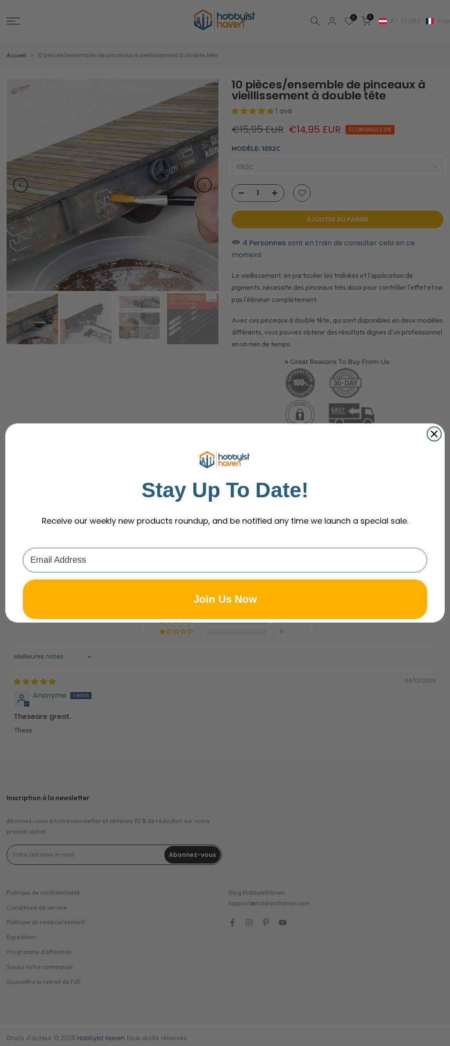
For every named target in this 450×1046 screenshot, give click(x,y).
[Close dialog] (434, 434)
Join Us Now (225, 599)
